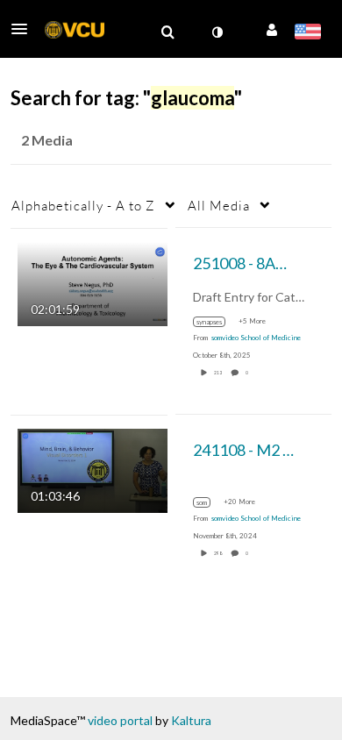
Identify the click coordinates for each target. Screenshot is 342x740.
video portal (120, 720)
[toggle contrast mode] (217, 32)
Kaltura (191, 720)
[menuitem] (167, 32)
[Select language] (307, 33)
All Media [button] (219, 205)
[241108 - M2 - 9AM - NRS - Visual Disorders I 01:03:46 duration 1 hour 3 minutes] (92, 468)
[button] (25, 29)
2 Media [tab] (47, 140)
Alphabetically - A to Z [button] (83, 205)
